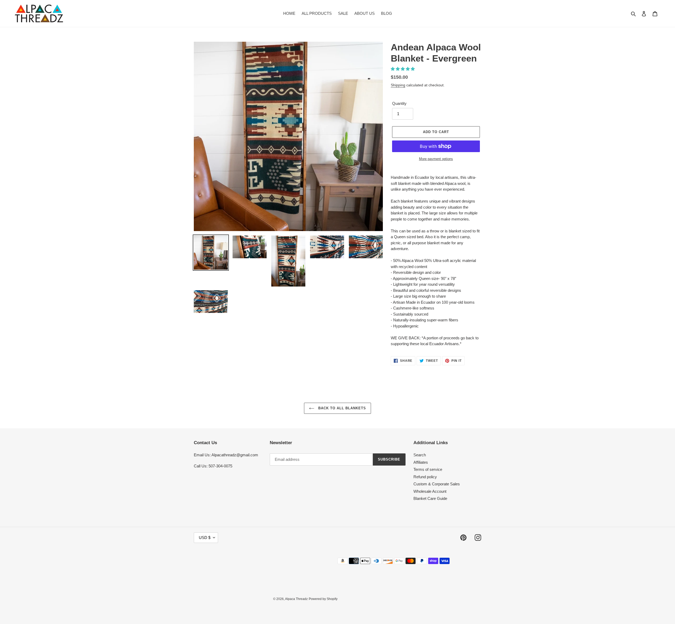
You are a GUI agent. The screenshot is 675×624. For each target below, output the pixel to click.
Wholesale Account (429, 491)
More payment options (436, 159)
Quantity (399, 103)
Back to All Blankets (341, 408)
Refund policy (425, 477)
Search (419, 455)
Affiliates (420, 462)
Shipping (398, 85)
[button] (403, 69)
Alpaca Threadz (296, 599)
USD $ (204, 537)
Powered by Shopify (323, 599)
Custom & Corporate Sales (436, 484)
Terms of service (427, 469)
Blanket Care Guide (430, 498)
